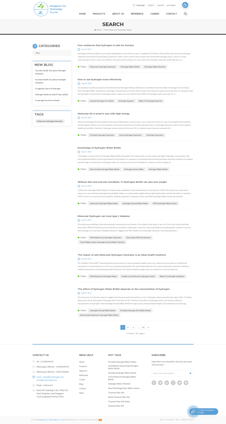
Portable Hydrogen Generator (102, 135)
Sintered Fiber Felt (116, 406)
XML (177, 420)
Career (154, 14)
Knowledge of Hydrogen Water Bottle (99, 148)
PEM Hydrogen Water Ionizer (165, 203)
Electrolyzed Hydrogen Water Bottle (104, 169)
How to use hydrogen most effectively (100, 79)
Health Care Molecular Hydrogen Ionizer (138, 276)
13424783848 (62, 372)
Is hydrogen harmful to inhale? (47, 100)
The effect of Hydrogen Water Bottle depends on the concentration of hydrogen (124, 289)
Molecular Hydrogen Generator (103, 67)
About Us (118, 14)
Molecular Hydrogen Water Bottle (104, 203)
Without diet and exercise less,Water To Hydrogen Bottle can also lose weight (122, 182)
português (171, 5)
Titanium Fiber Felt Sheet (119, 401)
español (160, 5)
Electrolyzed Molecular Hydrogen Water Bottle (99, 315)
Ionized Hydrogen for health (102, 101)
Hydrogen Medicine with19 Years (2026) (51, 94)
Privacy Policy (187, 420)
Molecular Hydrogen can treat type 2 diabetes (104, 216)
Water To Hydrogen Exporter (150, 101)
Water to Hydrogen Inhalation (172, 276)
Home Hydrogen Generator (130, 135)
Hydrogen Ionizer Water (134, 169)
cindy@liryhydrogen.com (53, 377)
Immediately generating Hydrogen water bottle (123, 367)
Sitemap (170, 420)
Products (99, 14)
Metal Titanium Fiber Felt (119, 397)
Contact (171, 14)
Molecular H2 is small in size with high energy (104, 113)
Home (82, 14)
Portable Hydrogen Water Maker (122, 362)
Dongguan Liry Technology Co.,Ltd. (58, 9)
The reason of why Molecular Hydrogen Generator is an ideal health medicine (122, 255)
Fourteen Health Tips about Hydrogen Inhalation (50, 72)
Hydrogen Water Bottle (130, 67)
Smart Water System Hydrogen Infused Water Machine (102, 242)
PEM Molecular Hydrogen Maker (103, 276)
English (151, 5)
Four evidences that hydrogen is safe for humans (106, 45)
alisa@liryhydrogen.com (46, 380)
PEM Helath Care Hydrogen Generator (105, 237)
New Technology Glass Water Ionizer (124, 388)
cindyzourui (48, 385)
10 (143, 327)
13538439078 (46, 361)
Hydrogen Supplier (126, 101)
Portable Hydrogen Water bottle (122, 373)
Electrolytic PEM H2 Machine (138, 237)
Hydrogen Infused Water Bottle (102, 310)
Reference (137, 14)
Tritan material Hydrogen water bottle (122, 378)
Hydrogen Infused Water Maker (135, 203)
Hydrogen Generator (154, 135)
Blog (37, 53)
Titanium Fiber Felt (116, 392)
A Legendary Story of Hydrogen (48, 88)
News (81, 393)
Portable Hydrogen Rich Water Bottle (135, 310)
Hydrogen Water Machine (154, 67)
